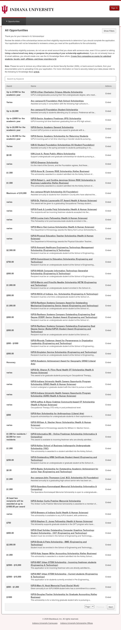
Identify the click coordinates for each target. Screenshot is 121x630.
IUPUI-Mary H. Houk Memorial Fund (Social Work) (55, 585)
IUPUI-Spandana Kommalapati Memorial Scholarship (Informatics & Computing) (64, 488)
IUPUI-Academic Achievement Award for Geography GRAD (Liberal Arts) (63, 362)
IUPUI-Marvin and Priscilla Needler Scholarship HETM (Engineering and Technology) (64, 284)
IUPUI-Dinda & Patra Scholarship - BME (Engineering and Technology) (59, 543)
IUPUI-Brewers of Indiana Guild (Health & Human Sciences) (59, 512)
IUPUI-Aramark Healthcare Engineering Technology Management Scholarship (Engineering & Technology (62, 249)
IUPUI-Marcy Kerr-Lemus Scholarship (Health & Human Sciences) (62, 226)
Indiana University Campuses (45, 623)
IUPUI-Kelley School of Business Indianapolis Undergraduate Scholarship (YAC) (60, 447)
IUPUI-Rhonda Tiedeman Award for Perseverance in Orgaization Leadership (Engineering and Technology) (62, 342)
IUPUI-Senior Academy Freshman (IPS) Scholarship (56, 118)
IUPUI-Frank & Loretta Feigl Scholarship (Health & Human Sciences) (64, 209)
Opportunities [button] (14, 21)
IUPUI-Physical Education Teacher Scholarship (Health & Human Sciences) (62, 237)
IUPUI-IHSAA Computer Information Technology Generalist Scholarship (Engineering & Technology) (59, 272)
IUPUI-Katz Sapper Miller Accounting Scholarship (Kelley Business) (64, 553)
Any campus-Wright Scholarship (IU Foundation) (54, 191)
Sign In (114, 7)
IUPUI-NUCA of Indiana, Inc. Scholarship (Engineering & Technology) (64, 293)
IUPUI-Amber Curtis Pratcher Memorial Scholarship (56, 500)
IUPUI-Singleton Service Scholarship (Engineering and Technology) (64, 352)
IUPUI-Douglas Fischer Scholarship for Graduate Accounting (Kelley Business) (64, 596)
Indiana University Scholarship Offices (76, 623)
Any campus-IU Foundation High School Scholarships (57, 100)
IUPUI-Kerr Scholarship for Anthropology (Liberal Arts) (57, 413)
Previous (100, 606)
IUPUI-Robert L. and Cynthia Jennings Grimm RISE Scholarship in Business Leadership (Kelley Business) (63, 181)
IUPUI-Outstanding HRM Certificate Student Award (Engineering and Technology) (64, 458)
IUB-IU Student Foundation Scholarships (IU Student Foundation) (62, 144)
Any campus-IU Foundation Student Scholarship (54, 109)
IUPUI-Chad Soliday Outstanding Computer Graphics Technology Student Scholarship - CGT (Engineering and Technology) (62, 531)
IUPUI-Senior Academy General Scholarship (52, 127)
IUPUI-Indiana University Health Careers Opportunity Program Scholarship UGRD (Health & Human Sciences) (61, 394)
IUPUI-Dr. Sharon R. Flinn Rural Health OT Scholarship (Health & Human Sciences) (62, 371)
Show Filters (109, 30)
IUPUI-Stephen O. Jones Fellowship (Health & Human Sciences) (62, 521)
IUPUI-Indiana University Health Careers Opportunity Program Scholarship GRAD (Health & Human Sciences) (61, 383)
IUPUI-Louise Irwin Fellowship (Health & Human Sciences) (59, 218)
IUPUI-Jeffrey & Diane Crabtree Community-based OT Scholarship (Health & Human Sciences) (63, 403)
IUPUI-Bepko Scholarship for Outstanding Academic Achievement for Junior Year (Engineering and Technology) (64, 470)
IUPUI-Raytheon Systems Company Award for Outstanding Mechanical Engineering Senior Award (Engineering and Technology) (64, 304)
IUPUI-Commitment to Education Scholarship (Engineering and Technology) (61, 260)
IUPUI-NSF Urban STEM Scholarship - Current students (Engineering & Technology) (64, 575)
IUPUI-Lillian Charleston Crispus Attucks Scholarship (57, 91)
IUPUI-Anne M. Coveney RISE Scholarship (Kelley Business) (60, 171)
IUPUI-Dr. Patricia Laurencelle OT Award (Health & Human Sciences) (64, 200)
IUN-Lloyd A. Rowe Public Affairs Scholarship (53, 153)
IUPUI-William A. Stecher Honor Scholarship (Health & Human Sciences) (61, 424)
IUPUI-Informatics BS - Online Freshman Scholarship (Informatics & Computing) (64, 435)
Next (111, 606)
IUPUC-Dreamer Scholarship (44, 162)
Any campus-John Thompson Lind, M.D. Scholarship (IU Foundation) (64, 477)
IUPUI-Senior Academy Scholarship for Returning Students (59, 135)
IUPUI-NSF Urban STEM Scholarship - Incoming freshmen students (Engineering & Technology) (63, 563)
